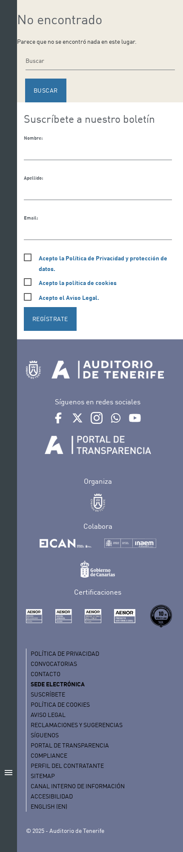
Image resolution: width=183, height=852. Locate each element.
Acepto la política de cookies (78, 282)
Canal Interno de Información (78, 786)
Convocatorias (54, 663)
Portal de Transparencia (70, 745)
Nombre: (33, 138)
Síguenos (45, 735)
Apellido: (33, 178)
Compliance (49, 755)
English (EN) (49, 806)
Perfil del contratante (67, 765)
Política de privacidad (65, 653)
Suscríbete (48, 694)
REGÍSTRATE (50, 318)
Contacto (45, 673)
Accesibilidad (52, 796)
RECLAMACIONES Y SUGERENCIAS (77, 724)
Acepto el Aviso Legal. (69, 297)
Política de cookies (60, 704)
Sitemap (43, 775)
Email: (31, 218)
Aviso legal (48, 714)
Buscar (46, 90)
